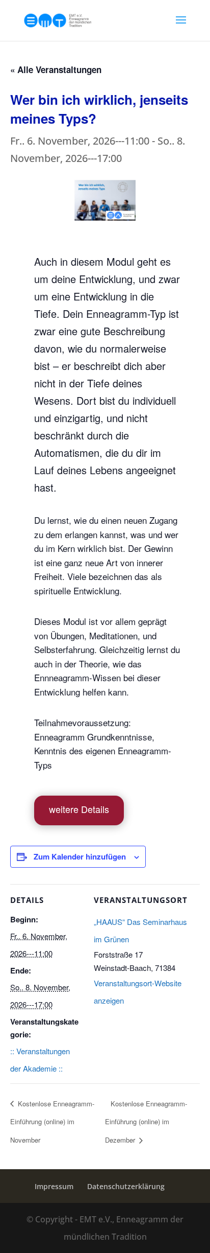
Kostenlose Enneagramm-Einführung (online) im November (52, 1122)
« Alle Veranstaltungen (55, 69)
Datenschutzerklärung (126, 1186)
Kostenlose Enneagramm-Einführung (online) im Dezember (146, 1122)
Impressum (54, 1186)
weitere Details (79, 809)
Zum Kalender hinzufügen (80, 856)
